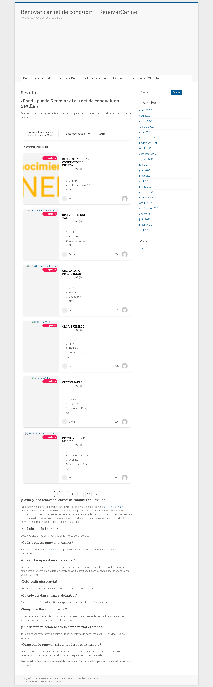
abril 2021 (144, 181)
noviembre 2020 (148, 197)
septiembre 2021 (148, 153)
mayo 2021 (145, 175)
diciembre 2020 (147, 192)
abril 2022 (144, 115)
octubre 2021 (146, 148)
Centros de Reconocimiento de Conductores (83, 78)
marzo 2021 (146, 186)
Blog (158, 78)
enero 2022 (145, 132)
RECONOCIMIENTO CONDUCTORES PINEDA (75, 162)
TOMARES (71, 399)
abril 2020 (144, 230)
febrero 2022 (146, 126)
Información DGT (142, 78)
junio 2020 (144, 219)
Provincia (100, 134)
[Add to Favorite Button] (112, 164)
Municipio (66, 134)
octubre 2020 (146, 203)
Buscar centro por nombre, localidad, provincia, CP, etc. (40, 134)
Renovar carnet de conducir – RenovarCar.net (80, 12)
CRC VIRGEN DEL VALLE (74, 216)
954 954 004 (72, 292)
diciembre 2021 (147, 137)
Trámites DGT (120, 78)
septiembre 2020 (148, 208)
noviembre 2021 (148, 143)
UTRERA (70, 344)
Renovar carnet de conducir (38, 78)
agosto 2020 (146, 213)
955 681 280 (72, 460)
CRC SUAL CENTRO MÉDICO (75, 439)
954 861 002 (72, 348)
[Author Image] (125, 199)
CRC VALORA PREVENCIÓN (71, 272)
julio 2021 (144, 164)
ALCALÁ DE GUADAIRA (77, 455)
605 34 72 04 (72, 181)
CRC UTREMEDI (73, 326)
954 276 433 (72, 236)
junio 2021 (144, 170)
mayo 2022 (145, 110)
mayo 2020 (145, 224)
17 (88, 494)
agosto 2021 (146, 159)
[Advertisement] (106, 51)
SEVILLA (70, 176)
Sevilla (72, 198)
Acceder (144, 248)
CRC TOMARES (72, 382)
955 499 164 (72, 404)
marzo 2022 (146, 121)
